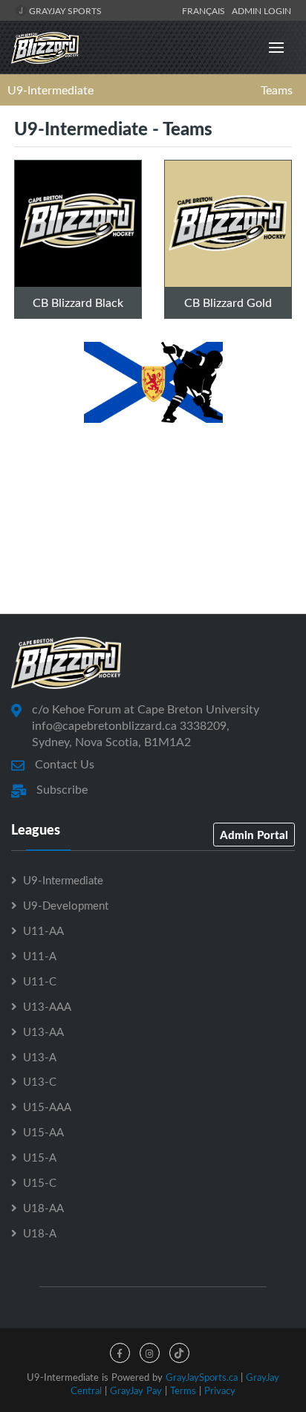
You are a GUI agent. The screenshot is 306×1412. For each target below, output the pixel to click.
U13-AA (43, 1031)
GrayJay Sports (64, 10)
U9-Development (65, 905)
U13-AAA (47, 1006)
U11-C (39, 981)
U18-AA (43, 1207)
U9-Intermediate (50, 90)
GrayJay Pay (136, 1390)
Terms (183, 1390)
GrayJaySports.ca (202, 1377)
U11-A (39, 955)
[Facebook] (120, 1353)
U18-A (39, 1232)
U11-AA (43, 930)
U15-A (39, 1157)
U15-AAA (47, 1106)
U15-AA (43, 1131)
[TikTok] (179, 1353)
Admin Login (261, 10)
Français (206, 10)
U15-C (39, 1182)
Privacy (219, 1390)
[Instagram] (149, 1353)
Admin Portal (254, 834)
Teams (277, 90)
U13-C (39, 1081)
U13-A (39, 1056)
